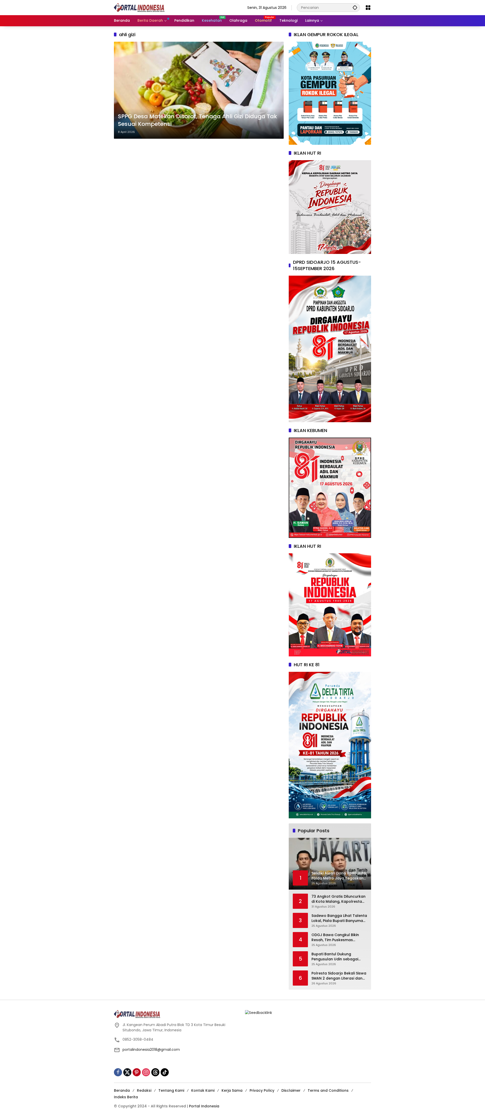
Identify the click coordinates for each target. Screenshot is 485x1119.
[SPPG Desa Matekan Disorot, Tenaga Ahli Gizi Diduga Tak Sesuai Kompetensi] (199, 90)
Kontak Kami (202, 1090)
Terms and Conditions (328, 1090)
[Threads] (155, 1072)
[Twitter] (127, 1072)
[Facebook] (118, 1072)
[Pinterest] (137, 1072)
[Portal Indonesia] (139, 7)
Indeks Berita (126, 1097)
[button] (355, 7)
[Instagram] (146, 1072)
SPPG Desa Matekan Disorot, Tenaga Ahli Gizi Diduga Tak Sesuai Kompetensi (197, 120)
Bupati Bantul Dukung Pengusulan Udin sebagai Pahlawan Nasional (334, 957)
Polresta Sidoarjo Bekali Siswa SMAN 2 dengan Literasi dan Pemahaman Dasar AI (338, 976)
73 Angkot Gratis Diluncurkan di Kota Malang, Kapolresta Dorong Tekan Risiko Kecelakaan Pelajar (338, 899)
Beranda (122, 1090)
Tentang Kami (171, 1090)
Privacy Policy (262, 1090)
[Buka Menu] (368, 8)
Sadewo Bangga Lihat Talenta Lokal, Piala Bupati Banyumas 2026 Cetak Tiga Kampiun (339, 918)
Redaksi (144, 1090)
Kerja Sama (232, 1090)
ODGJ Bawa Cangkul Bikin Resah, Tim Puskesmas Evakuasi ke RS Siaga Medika (337, 937)
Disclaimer (291, 1090)
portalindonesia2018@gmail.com (151, 1049)
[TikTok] (165, 1072)
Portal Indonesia (204, 1106)
